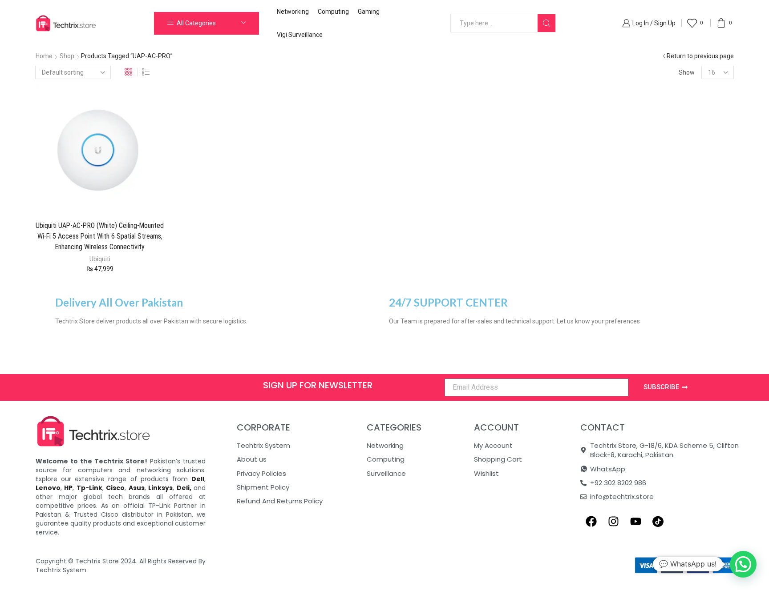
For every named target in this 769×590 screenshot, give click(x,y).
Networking (293, 11)
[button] (743, 564)
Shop (67, 56)
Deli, (184, 487)
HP (68, 487)
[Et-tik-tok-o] (658, 521)
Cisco (115, 487)
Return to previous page (700, 56)
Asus (137, 487)
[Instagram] (614, 521)
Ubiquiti (99, 259)
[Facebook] (591, 521)
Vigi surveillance (300, 34)
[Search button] (546, 23)
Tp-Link (89, 487)
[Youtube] (636, 521)
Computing (333, 11)
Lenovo (48, 487)
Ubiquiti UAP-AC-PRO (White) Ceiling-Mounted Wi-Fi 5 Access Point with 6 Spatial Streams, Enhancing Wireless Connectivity (100, 236)
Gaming (369, 11)
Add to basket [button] (86, 199)
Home (44, 56)
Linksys (160, 487)
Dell (197, 478)
